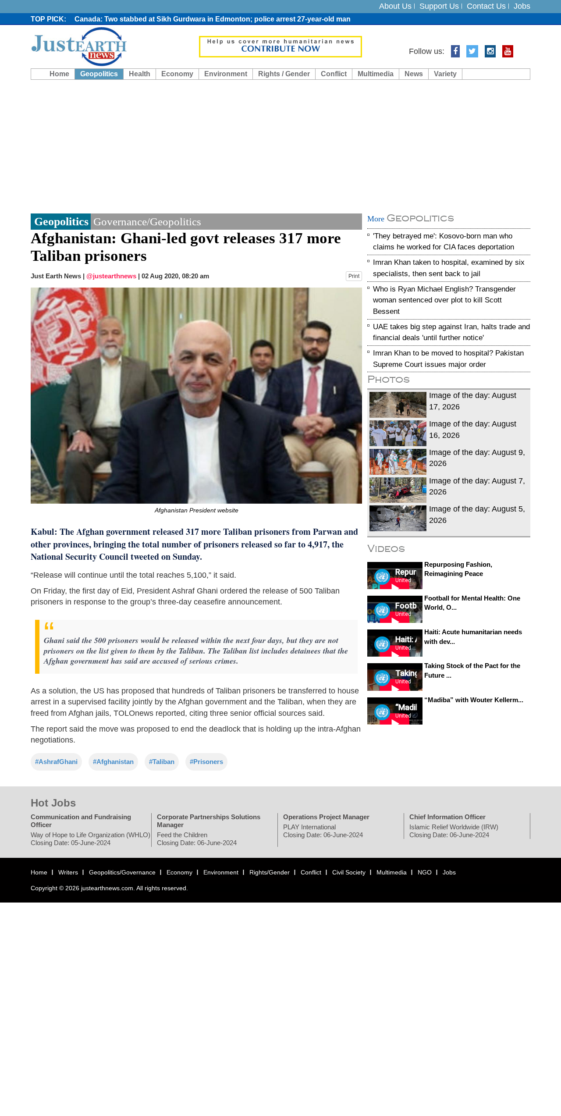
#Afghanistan (113, 761)
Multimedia (376, 74)
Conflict (334, 74)
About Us (395, 6)
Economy (177, 74)
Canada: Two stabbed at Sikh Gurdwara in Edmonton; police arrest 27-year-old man (213, 19)
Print (353, 276)
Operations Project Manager (326, 817)
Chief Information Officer (447, 817)
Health (139, 74)
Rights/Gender (269, 872)
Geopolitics (99, 74)
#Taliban (161, 761)
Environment (225, 74)
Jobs (522, 6)
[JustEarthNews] (79, 46)
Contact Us (486, 6)
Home (59, 74)
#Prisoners (206, 761)
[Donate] (280, 46)
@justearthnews (111, 276)
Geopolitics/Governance (122, 872)
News (414, 74)
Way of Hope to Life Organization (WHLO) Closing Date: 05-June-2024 (90, 838)
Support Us (439, 6)
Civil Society (349, 872)
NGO (425, 872)
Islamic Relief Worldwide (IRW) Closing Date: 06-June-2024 (453, 831)
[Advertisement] (280, 145)
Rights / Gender (284, 74)
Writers (68, 872)
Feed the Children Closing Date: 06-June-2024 (197, 838)
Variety (445, 74)
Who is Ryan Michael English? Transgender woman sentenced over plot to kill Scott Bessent (444, 300)
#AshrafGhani (56, 761)
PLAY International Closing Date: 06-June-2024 (323, 831)
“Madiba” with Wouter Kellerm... (473, 700)
